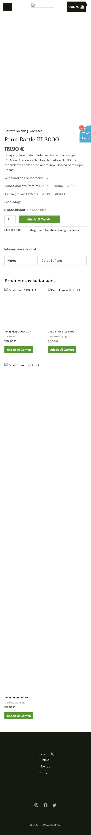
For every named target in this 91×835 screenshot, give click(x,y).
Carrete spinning (16, 131)
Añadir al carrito (39, 219)
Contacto (45, 773)
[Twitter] (55, 805)
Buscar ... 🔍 (45, 754)
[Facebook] (45, 805)
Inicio (45, 760)
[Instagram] (36, 805)
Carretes (36, 131)
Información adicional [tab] (20, 249)
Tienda (45, 766)
